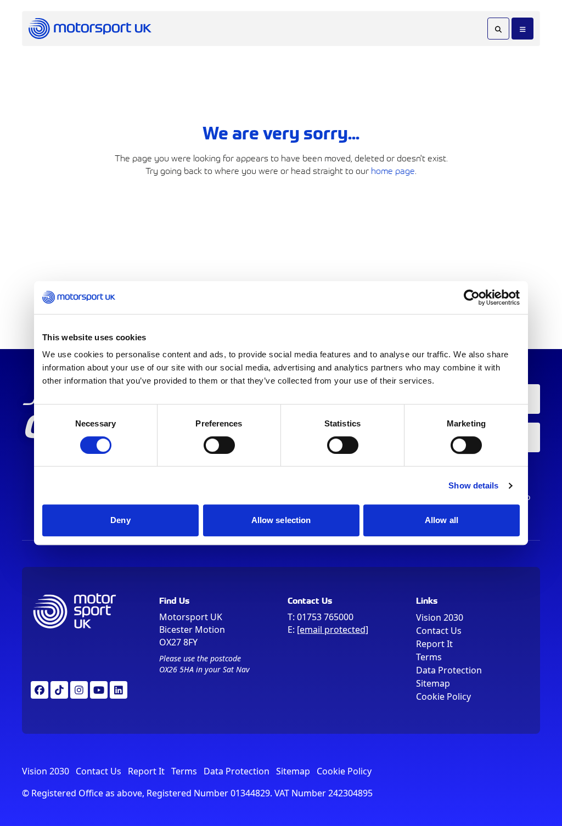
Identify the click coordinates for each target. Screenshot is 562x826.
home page (393, 170)
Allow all (441, 520)
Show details (473, 485)
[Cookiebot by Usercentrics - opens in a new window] (472, 297)
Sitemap (433, 683)
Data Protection (449, 670)
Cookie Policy (443, 696)
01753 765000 (325, 617)
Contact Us (439, 631)
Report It (434, 644)
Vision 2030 (439, 617)
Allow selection (281, 520)
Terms (429, 657)
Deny (120, 520)
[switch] (219, 445)
